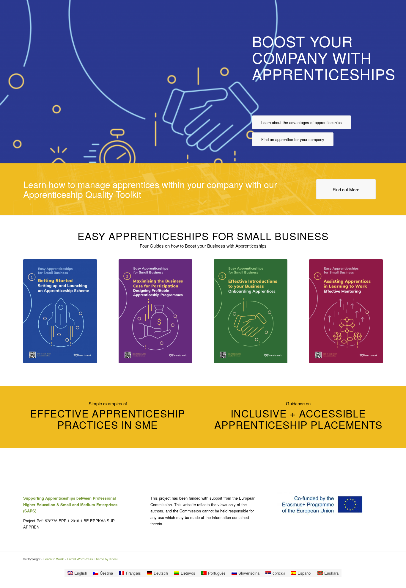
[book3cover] (250, 311)
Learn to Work (53, 558)
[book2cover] (155, 311)
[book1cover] (60, 311)
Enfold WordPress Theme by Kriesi (92, 558)
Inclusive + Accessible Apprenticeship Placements (298, 418)
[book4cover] (346, 311)
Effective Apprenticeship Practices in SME (107, 418)
